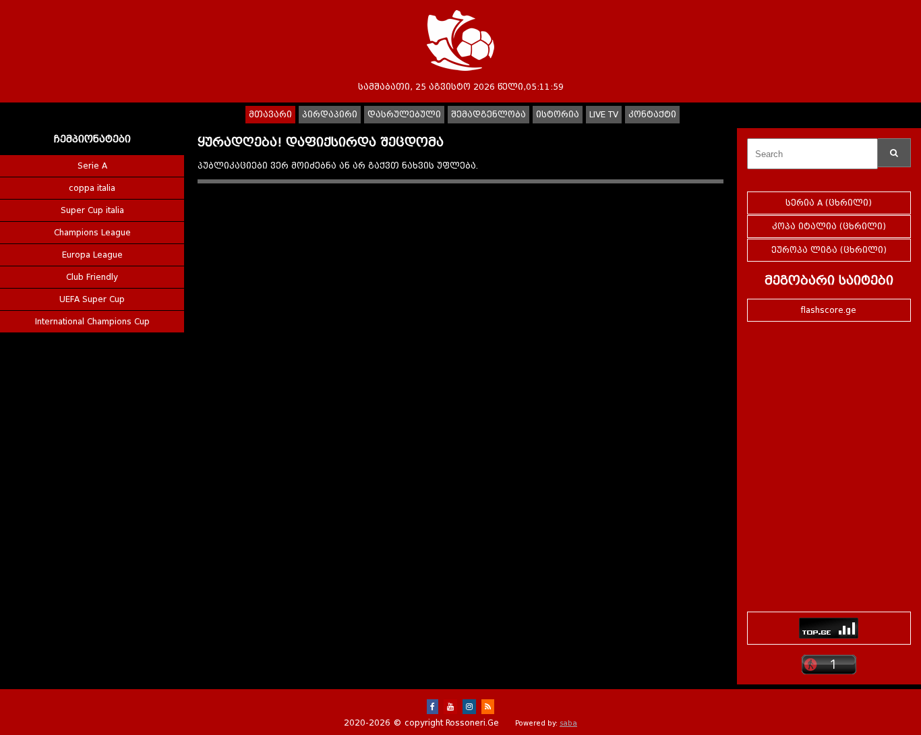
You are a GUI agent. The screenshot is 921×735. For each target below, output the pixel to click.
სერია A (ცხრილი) (828, 203)
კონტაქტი (652, 114)
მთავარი (270, 114)
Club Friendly (92, 277)
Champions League (92, 232)
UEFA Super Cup (92, 299)
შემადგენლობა (488, 114)
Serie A (92, 166)
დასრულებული (404, 114)
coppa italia (92, 188)
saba (568, 723)
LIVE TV (603, 114)
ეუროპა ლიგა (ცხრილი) (829, 250)
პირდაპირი (329, 114)
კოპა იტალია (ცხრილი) (829, 226)
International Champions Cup (92, 321)
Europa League (92, 255)
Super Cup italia (92, 210)
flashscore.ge (828, 310)
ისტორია (557, 114)
